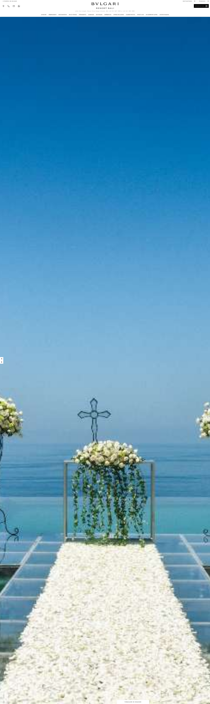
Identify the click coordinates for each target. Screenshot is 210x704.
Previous (1, 358)
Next (1, 362)
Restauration (63, 14)
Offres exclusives (118, 14)
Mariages (91, 14)
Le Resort (44, 14)
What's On (140, 14)
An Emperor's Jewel (151, 14)
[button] (188, 1)
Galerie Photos (130, 14)
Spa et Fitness (73, 14)
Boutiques (99, 14)
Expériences (107, 14)
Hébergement (53, 14)
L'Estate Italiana (164, 14)
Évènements (82, 14)
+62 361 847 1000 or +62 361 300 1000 (122, 11)
